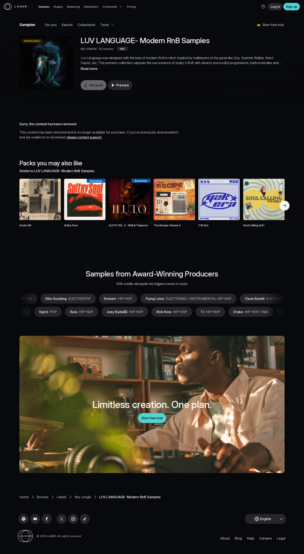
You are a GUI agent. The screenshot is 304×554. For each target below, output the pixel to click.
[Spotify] (24, 519)
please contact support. (84, 137)
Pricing (131, 6)
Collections (86, 25)
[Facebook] (47, 519)
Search (67, 25)
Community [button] (110, 6)
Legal (281, 538)
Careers (265, 538)
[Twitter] (62, 519)
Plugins (58, 6)
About (225, 538)
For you (51, 25)
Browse (42, 497)
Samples (43, 6)
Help (250, 538)
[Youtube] (35, 519)
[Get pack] (52, 199)
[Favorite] (28, 199)
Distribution (91, 6)
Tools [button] (104, 25)
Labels (61, 497)
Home (24, 497)
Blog (238, 538)
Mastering (73, 6)
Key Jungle (83, 497)
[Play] (46, 63)
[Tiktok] (85, 519)
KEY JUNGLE (89, 48)
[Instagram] (73, 519)
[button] (263, 6)
